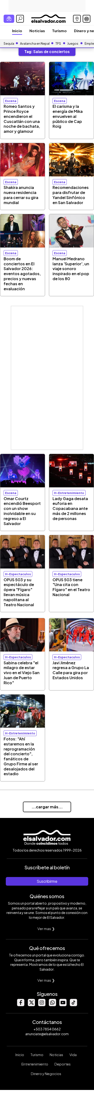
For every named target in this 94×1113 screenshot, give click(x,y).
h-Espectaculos (18, 574)
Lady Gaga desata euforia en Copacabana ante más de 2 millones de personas (70, 508)
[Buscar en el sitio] (20, 19)
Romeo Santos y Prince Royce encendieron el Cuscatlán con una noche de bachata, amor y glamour (22, 119)
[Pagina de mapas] (77, 19)
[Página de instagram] (42, 1005)
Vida (73, 1055)
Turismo (59, 30)
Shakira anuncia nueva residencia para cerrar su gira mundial (21, 195)
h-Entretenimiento (69, 493)
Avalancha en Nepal (35, 43)
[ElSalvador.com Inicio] (48, 18)
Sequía (9, 43)
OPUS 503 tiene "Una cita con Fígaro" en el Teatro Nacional (71, 587)
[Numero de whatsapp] (52, 1005)
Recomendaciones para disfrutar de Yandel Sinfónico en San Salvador (71, 195)
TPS (58, 43)
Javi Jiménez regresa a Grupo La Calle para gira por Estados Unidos (71, 670)
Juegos (72, 43)
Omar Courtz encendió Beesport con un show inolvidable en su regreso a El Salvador (22, 511)
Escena (10, 101)
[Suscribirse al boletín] (9, 19)
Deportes (62, 1064)
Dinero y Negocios (46, 1073)
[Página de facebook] (20, 1005)
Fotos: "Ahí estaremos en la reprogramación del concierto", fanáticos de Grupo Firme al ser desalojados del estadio (21, 756)
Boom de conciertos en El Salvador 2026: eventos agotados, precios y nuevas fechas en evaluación (22, 273)
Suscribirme (47, 881)
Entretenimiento (34, 1064)
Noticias (37, 30)
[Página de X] (31, 1005)
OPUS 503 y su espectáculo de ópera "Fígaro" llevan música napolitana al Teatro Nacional (19, 592)
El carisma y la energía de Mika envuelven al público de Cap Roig (68, 116)
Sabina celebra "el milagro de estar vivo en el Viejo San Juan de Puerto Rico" (22, 672)
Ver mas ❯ (46, 928)
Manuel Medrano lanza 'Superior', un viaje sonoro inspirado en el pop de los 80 (71, 268)
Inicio (17, 30)
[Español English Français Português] (86, 19)
